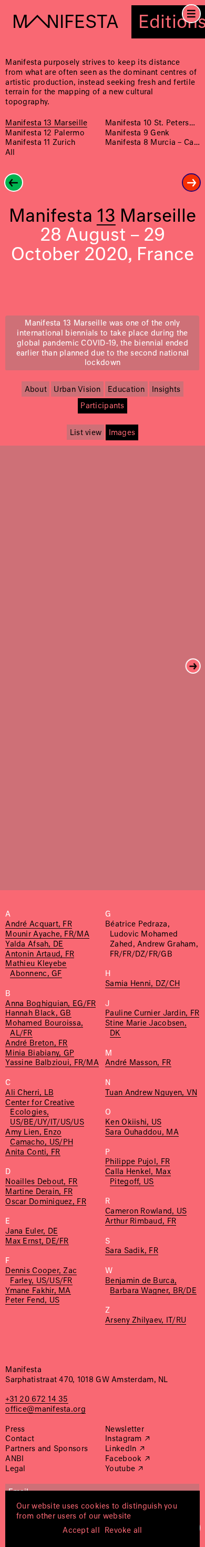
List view (85, 433)
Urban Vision (77, 389)
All (10, 152)
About (36, 389)
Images (122, 433)
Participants (102, 406)
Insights (166, 389)
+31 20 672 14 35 (36, 1399)
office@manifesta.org (45, 1409)
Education (126, 389)
